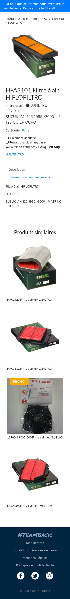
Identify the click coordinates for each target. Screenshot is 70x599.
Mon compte (35, 543)
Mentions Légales (35, 558)
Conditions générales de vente (35, 550)
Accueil (10, 18)
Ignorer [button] (62, 8)
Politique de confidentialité (35, 565)
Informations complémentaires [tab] (30, 177)
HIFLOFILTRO (15, 154)
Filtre (35, 18)
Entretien (23, 18)
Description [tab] (17, 169)
